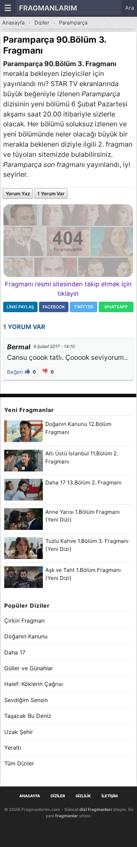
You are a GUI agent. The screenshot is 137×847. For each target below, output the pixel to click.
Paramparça (73, 23)
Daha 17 (14, 652)
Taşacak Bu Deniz (27, 715)
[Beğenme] (46, 372)
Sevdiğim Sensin (26, 700)
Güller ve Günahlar (28, 668)
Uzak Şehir (18, 731)
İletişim (110, 796)
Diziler (41, 23)
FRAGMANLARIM (48, 8)
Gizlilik (83, 796)
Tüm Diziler (19, 763)
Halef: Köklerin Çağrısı (33, 683)
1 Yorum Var (51, 193)
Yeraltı (12, 747)
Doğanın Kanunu (25, 636)
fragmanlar (66, 815)
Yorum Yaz (18, 193)
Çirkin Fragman (24, 620)
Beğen (16, 372)
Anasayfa (13, 23)
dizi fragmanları (95, 809)
